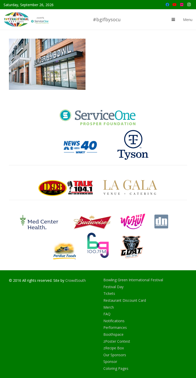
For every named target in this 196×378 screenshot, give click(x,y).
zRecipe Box (113, 347)
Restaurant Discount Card (124, 300)
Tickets (109, 293)
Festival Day (113, 286)
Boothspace (113, 334)
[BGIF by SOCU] (27, 19)
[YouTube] (174, 4)
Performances (115, 327)
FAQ (107, 313)
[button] (173, 19)
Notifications (114, 320)
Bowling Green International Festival (133, 279)
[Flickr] (181, 4)
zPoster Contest (116, 341)
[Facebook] (167, 4)
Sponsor (110, 361)
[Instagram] (188, 4)
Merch (108, 307)
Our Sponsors (114, 354)
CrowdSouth (75, 280)
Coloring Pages (115, 368)
